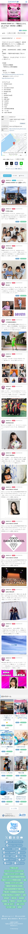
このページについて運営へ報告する (14, 168)
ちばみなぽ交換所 (21, 916)
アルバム (22, 175)
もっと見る (14, 808)
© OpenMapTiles (17, 152)
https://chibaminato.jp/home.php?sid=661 (13, 74)
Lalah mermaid (21, 746)
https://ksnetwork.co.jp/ (8, 78)
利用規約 (5, 918)
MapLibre (5, 152)
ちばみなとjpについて (9, 916)
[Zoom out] (25, 137)
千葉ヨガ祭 (21, 772)
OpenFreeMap (11, 152)
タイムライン (8, 175)
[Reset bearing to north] (25, 139)
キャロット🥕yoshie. (7, 772)
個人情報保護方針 (13, 918)
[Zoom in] (25, 135)
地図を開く (23, 123)
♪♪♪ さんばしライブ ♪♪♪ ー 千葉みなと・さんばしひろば (7, 717)
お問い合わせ (23, 918)
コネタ (15, 175)
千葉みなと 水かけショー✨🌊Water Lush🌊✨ (21, 717)
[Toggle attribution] (25, 152)
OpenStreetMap (14, 154)
